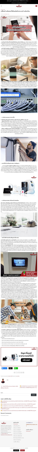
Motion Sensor (20, 295)
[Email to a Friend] (20, 372)
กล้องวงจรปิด (25, 85)
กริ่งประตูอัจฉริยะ (4, 277)
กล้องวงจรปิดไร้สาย (23, 132)
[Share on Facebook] (16, 372)
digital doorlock (11, 205)
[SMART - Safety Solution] (19, 6)
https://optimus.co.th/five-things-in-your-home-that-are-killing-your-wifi (14, 343)
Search (2, 392)
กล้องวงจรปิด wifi (24, 204)
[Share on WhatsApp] (14, 372)
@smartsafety (4, 433)
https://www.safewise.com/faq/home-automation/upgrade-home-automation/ (15, 340)
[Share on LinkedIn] (23, 372)
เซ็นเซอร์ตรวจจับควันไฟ (26, 333)
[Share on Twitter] (18, 372)
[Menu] (1, 6)
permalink (18, 376)
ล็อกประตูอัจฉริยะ (23, 297)
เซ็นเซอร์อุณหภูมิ (4, 205)
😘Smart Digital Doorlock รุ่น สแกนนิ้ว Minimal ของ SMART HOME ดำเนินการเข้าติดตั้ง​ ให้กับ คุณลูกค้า (18, 410)
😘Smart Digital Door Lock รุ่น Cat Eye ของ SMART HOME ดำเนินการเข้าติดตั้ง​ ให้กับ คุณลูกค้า (17, 405)
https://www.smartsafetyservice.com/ (30, 336)
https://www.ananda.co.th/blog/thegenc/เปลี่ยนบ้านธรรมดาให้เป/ (13, 345)
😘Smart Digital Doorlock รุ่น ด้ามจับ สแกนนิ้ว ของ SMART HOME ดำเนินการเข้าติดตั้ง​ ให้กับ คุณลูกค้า (18, 404)
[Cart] (36, 6)
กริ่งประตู (35, 85)
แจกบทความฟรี (3, 9)
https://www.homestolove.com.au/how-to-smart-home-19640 (12, 342)
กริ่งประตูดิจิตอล (31, 296)
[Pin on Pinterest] (22, 372)
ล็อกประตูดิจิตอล (31, 85)
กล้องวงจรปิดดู (30, 295)
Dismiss (29, 0)
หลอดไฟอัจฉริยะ (14, 85)
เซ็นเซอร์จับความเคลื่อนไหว (17, 333)
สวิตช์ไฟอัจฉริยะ (4, 86)
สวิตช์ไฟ (27, 246)
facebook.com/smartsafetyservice (6, 434)
